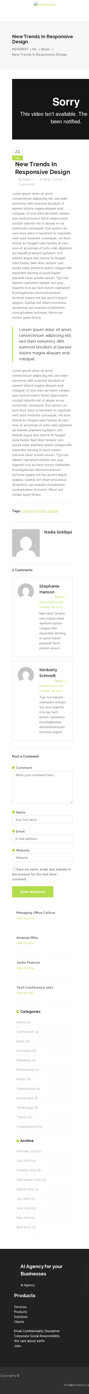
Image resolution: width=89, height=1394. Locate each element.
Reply (59, 597)
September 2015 (28, 1179)
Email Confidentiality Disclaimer (37, 1331)
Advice (21, 1022)
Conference (25, 1031)
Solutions (21, 1317)
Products (20, 1312)
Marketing (23, 1060)
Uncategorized (27, 1126)
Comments (27, 184)
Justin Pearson (28, 962)
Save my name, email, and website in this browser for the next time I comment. (41, 874)
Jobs (17, 1346)
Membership (25, 1069)
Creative (28, 511)
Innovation (24, 1050)
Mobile (21, 1079)
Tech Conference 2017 (34, 987)
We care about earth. (29, 1341)
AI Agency (28, 1285)
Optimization (25, 1088)
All (34, 49)
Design (41, 511)
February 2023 (26, 1151)
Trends (57, 179)
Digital (53, 511)
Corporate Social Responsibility (37, 1336)
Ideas (45, 49)
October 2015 (26, 1170)
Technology (25, 1107)
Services (20, 1307)
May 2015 (23, 1217)
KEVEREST (20, 49)
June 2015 (23, 1208)
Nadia (27, 179)
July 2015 (23, 1198)
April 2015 (23, 1227)
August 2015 (25, 1189)
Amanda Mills (27, 938)
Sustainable (24, 1098)
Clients (19, 1321)
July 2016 (23, 1160)
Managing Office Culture (35, 913)
